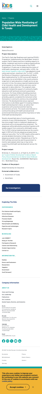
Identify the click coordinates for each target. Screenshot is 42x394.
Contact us (5, 250)
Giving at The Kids (7, 240)
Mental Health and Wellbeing (10, 224)
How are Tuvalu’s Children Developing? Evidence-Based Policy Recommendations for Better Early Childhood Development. (20, 156)
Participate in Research (9, 243)
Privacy (24, 354)
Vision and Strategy (8, 292)
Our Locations (6, 299)
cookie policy (7, 381)
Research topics (7, 228)
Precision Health (7, 219)
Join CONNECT (6, 238)
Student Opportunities (9, 248)
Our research (7, 207)
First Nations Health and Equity (11, 211)
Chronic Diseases (7, 214)
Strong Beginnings (7, 221)
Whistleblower (6, 357)
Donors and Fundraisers (9, 262)
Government (5, 270)
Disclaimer (5, 354)
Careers (24, 360)
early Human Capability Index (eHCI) (14, 71)
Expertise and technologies (10, 226)
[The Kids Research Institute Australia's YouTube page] (15, 341)
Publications (5, 297)
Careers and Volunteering (9, 245)
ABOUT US (5, 288)
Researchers (6, 265)
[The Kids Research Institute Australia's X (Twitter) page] (11, 341)
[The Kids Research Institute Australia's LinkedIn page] (19, 341)
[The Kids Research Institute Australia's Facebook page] (3, 341)
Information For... (9, 255)
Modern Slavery (26, 357)
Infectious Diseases (8, 216)
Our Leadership (6, 294)
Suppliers (5, 267)
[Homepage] (7, 6)
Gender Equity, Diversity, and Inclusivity (13, 302)
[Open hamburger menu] (37, 6)
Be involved (6, 234)
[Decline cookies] (33, 387)
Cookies (4, 360)
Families (4, 260)
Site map (4, 363)
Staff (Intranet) (6, 272)
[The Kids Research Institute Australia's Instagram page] (7, 341)
